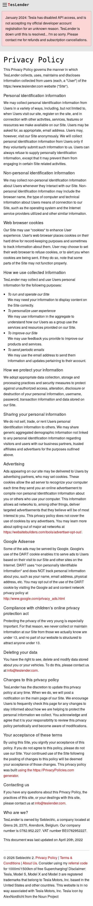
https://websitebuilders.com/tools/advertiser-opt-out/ (42, 531)
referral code (78, 863)
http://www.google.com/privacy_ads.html (34, 598)
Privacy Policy (46, 857)
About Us (30, 863)
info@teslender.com (22, 670)
